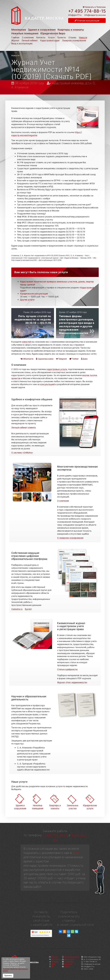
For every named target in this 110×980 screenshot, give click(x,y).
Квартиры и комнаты (71, 29)
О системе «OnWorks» (22, 452)
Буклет (28, 609)
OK (52, 967)
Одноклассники (45, 359)
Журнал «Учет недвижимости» (72, 682)
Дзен (85, 359)
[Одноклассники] (64, 931)
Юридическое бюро (52, 33)
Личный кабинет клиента (23, 427)
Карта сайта (69, 959)
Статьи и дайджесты (67, 669)
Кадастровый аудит (50, 40)
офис (76, 853)
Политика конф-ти (71, 957)
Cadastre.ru (16, 609)
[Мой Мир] (68, 931)
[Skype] (76, 931)
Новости (83, 37)
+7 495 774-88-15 (87, 11)
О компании (28, 37)
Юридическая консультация (34, 293)
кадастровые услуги (57, 369)
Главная (15, 37)
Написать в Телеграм (95, 7)
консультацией (47, 384)
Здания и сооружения (42, 29)
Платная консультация (88, 20)
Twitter (74, 359)
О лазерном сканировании (70, 538)
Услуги (51, 37)
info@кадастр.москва (95, 15)
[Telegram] (68, 935)
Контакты (40, 37)
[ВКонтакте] (60, 931)
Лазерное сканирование (74, 40)
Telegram (62, 359)
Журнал (15, 40)
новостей (26, 341)
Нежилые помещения (24, 33)
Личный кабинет (30, 40)
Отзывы (72, 37)
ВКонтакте (28, 359)
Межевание (18, 29)
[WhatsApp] (72, 931)
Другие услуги (27, 299)
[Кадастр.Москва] (37, 17)
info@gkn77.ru (74, 15)
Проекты (61, 37)
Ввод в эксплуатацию (22, 43)
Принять (8, 975)
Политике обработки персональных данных (15, 970)
